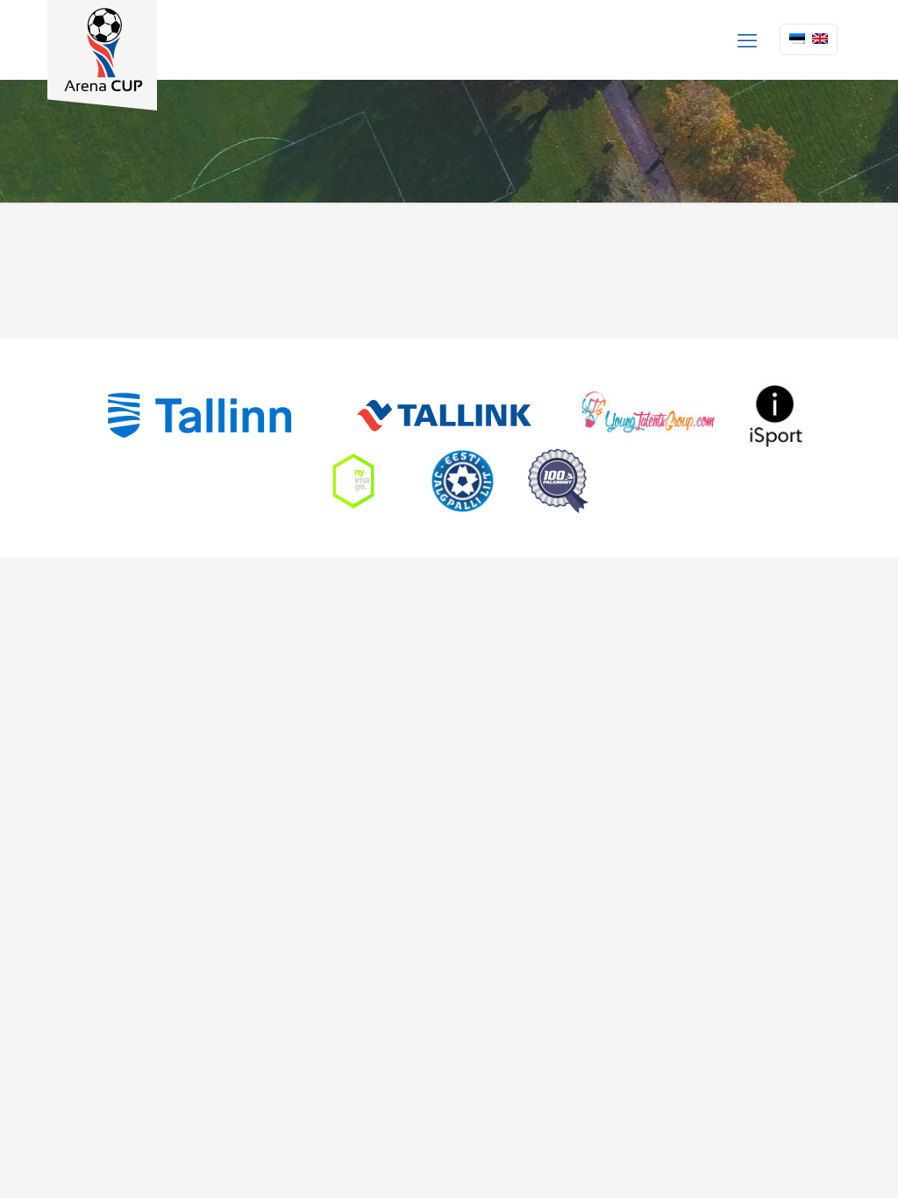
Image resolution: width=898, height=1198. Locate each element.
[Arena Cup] (102, 55)
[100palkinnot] (558, 481)
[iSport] (776, 415)
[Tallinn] (199, 415)
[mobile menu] (747, 39)
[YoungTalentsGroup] (648, 415)
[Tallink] (444, 415)
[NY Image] (353, 481)
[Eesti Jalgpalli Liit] (462, 481)
